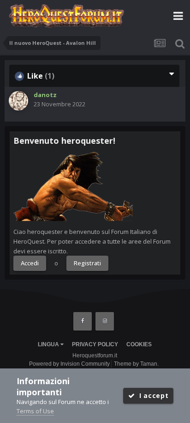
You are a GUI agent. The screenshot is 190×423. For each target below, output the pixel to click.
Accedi (30, 263)
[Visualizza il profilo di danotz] (18, 101)
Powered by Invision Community (69, 364)
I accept (151, 395)
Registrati (87, 263)
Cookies (139, 344)
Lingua (49, 344)
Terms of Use (35, 411)
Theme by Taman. (136, 364)
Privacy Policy (95, 344)
